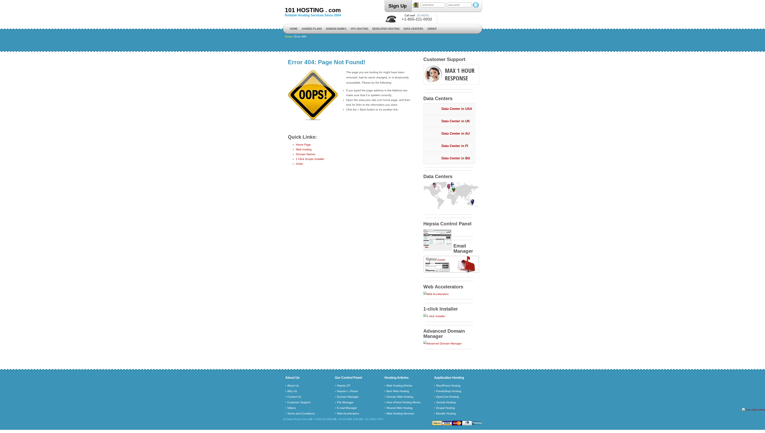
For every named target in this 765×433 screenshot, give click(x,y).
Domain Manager (348, 396)
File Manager (345, 402)
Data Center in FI (454, 146)
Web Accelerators (348, 413)
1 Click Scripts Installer (310, 159)
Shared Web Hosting (399, 407)
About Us (293, 385)
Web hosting (304, 149)
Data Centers (413, 28)
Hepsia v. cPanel (347, 391)
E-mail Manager (347, 407)
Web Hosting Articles (399, 385)
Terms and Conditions (301, 413)
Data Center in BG (455, 158)
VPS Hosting (359, 28)
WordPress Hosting (448, 385)
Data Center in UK (455, 121)
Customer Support (298, 402)
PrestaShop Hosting (448, 391)
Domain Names (336, 28)
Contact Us (294, 396)
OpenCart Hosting (447, 396)
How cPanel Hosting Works (403, 402)
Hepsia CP (343, 385)
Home (294, 28)
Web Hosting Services (400, 413)
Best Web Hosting (397, 391)
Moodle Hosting (446, 413)
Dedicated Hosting (386, 28)
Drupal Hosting (445, 407)
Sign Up (397, 6)
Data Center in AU (455, 133)
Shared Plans (312, 28)
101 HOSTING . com (313, 10)
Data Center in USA (456, 109)
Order (431, 28)
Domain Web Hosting (399, 396)
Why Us (292, 391)
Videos (291, 407)
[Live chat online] (753, 409)
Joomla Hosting (446, 402)
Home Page (303, 144)
